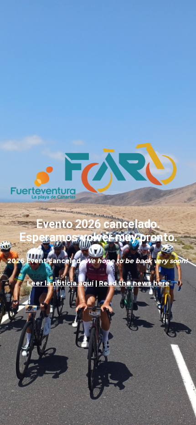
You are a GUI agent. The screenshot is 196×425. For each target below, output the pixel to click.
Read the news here (134, 283)
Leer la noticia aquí (60, 283)
